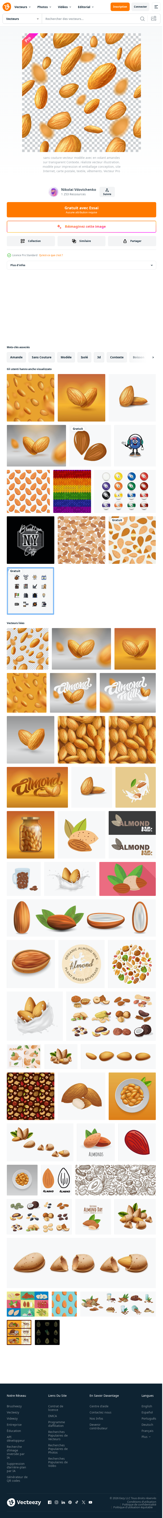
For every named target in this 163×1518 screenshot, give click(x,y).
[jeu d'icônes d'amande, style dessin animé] (118, 1304)
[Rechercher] (142, 18)
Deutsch (144, 1425)
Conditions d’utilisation (138, 1501)
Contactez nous (98, 1412)
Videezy (12, 1418)
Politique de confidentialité (136, 1504)
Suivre (107, 194)
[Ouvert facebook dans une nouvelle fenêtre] (49, 1502)
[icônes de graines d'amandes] (90, 445)
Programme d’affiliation (55, 1424)
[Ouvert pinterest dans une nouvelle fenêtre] (70, 1502)
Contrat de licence (54, 1408)
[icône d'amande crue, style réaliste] (31, 964)
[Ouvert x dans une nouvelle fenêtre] (83, 1502)
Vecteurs (20, 7)
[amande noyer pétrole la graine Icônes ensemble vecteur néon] (47, 1332)
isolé (84, 357)
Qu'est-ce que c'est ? (51, 255)
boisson (138, 357)
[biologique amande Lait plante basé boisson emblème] (81, 964)
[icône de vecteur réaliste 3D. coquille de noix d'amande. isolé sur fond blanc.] (81, 1263)
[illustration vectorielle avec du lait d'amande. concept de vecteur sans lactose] (132, 835)
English (143, 1406)
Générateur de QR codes (16, 1479)
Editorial (84, 7)
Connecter (140, 6)
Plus (141, 1436)
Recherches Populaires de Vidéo (56, 1462)
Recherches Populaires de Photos (56, 1448)
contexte (117, 357)
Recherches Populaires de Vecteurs (56, 1435)
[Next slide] (146, 357)
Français (144, 1431)
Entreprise (14, 1425)
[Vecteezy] (7, 7)
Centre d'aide (96, 1406)
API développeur (16, 1439)
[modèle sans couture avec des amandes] (28, 491)
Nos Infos (94, 1418)
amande (16, 357)
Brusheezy (14, 1406)
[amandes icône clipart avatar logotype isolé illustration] (81, 835)
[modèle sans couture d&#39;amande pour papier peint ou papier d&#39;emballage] (132, 540)
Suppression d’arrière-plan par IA (16, 1467)
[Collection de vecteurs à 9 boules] (125, 491)
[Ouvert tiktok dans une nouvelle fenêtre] (77, 1502)
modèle (66, 357)
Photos (42, 7)
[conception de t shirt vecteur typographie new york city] (30, 540)
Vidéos (63, 7)
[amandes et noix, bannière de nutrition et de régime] (115, 1180)
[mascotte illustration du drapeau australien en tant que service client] (135, 445)
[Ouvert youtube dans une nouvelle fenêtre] (90, 1502)
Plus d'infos (17, 265)
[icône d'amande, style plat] (127, 879)
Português (145, 1418)
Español (144, 1412)
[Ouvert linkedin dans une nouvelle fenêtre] (63, 1502)
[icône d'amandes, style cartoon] (96, 1142)
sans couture (41, 357)
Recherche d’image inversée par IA (16, 1452)
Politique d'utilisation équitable (129, 1507)
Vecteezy (13, 1412)
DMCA (51, 1416)
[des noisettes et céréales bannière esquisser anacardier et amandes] (19, 1332)
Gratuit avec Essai (81, 209)
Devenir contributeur (96, 1426)
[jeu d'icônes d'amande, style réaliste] (81, 918)
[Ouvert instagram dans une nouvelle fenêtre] (56, 1502)
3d (99, 357)
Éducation (14, 1431)
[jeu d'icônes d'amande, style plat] (27, 1304)
